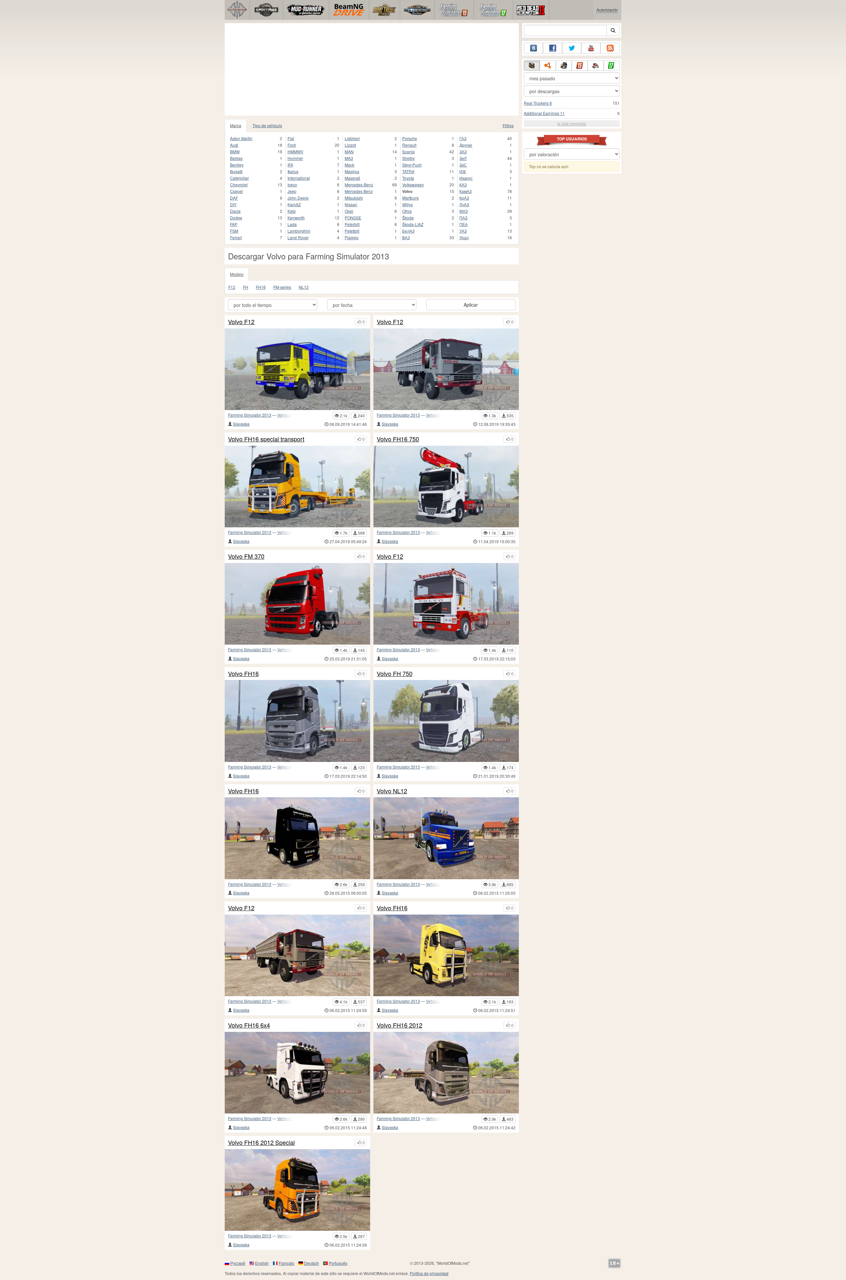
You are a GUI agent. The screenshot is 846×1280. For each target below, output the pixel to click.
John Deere (298, 198)
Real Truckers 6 (538, 103)
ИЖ (462, 171)
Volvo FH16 (243, 673)
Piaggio (352, 237)
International (299, 178)
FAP (233, 224)
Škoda (408, 217)
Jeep (292, 191)
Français (286, 1263)
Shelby (408, 158)
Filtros (508, 125)
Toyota (408, 178)
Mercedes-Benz (359, 184)
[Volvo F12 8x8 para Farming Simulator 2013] (446, 369)
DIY (233, 204)
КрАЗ (464, 198)
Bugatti (236, 171)
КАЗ (463, 184)
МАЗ (463, 211)
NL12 (304, 287)
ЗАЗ (463, 151)
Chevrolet (239, 184)
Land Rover (298, 237)
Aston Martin (241, 138)
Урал (464, 237)
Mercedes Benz (359, 191)
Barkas (236, 158)
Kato (292, 211)
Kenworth (296, 217)
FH (245, 287)
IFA (290, 165)
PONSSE (353, 217)
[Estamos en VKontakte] (533, 48)
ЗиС (463, 165)
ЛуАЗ (464, 204)
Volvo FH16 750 (398, 439)
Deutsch (311, 1263)
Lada (292, 224)
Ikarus (293, 171)
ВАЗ (406, 237)
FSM (234, 231)
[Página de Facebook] (552, 48)
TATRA (408, 171)
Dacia (235, 211)
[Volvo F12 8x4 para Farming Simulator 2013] (297, 369)
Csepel (236, 191)
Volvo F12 (241, 322)
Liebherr (352, 138)
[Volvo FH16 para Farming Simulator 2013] (297, 838)
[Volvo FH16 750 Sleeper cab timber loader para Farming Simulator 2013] (446, 486)
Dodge (236, 217)
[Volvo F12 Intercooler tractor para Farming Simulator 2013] (446, 604)
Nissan (351, 204)
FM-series (282, 287)
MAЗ (349, 158)
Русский (237, 1263)
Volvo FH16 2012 (399, 1025)
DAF (234, 198)
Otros (407, 211)
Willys (407, 204)
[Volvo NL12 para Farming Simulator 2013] (446, 838)
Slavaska (241, 424)
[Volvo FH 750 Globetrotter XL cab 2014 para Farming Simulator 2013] (446, 721)
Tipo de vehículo (267, 125)
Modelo (237, 274)
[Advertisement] (372, 69)
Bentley (237, 165)
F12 (231, 287)
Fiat (291, 138)
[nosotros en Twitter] (571, 48)
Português (338, 1263)
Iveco (292, 184)
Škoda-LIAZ (412, 224)
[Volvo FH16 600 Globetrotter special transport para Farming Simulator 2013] (297, 486)
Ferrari (236, 237)
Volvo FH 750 (394, 673)
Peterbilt (352, 224)
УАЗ (463, 231)
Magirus (352, 171)
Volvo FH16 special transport (266, 439)
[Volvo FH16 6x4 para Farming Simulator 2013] (297, 1072)
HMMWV (295, 151)
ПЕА (463, 224)
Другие (465, 145)
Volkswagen (413, 184)
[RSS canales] (610, 48)
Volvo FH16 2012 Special (261, 1142)
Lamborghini (299, 231)
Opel (349, 211)
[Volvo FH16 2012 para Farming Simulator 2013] (446, 1072)
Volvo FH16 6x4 (249, 1025)
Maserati (352, 178)
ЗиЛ (463, 158)
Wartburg (410, 198)
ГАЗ (462, 138)
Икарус (466, 178)
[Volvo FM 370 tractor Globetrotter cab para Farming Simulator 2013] (297, 604)
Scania (408, 151)
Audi (234, 145)
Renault (409, 145)
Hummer (295, 158)
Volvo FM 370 (246, 556)
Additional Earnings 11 (544, 113)
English (262, 1263)
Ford (292, 145)
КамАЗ (465, 191)
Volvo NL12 (392, 791)
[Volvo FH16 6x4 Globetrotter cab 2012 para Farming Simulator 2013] (297, 721)
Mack (349, 165)
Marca (235, 125)
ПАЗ (463, 217)
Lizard (350, 145)
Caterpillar (239, 178)
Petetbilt (352, 231)
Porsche (409, 138)
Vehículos (286, 415)
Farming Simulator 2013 (249, 415)
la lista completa (571, 123)
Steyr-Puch (412, 165)
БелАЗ (408, 231)
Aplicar (471, 304)
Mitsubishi (354, 198)
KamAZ (294, 204)
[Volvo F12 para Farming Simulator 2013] (297, 955)
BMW (235, 151)
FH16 (261, 287)
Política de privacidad (429, 1273)
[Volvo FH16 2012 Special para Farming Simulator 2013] (297, 1190)
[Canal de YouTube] (590, 48)
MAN (349, 151)
